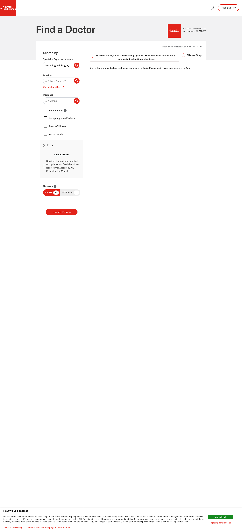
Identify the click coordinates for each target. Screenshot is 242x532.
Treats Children (57, 126)
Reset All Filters (61, 154)
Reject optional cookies (220, 523)
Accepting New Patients (62, 118)
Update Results (62, 212)
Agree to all (220, 517)
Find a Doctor (229, 7)
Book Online (56, 110)
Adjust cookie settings (13, 527)
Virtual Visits (56, 134)
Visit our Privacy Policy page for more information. (51, 527)
